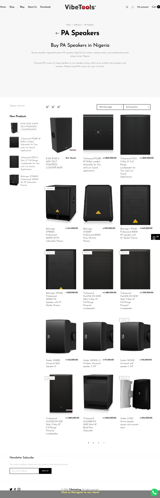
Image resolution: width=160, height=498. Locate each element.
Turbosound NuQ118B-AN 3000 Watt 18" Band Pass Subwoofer (90, 424)
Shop (11, 7)
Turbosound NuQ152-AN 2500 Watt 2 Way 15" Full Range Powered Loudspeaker (92, 301)
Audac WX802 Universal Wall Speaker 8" (53, 363)
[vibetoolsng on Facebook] (15, 489)
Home (3, 7)
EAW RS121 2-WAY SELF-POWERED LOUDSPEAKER (29, 127)
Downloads (45, 7)
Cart (155, 7)
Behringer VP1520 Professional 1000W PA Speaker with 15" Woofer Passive (54, 299)
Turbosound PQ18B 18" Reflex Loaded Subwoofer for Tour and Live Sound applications (31, 145)
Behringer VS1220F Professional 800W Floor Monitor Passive (92, 235)
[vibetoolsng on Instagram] (19, 489)
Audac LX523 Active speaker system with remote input (129, 423)
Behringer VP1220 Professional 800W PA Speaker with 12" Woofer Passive (129, 233)
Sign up (45, 471)
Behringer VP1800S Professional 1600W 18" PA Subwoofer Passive (29, 180)
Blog (22, 7)
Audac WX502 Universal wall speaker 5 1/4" (127, 363)
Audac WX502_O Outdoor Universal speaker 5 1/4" (92, 363)
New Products (18, 116)
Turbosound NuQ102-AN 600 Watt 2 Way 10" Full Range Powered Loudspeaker (54, 426)
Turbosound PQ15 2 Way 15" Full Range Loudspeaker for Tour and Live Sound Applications (30, 164)
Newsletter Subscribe (22, 457)
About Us (32, 7)
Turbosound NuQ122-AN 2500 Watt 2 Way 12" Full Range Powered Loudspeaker (129, 301)
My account (142, 7)
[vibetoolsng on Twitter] (11, 489)
